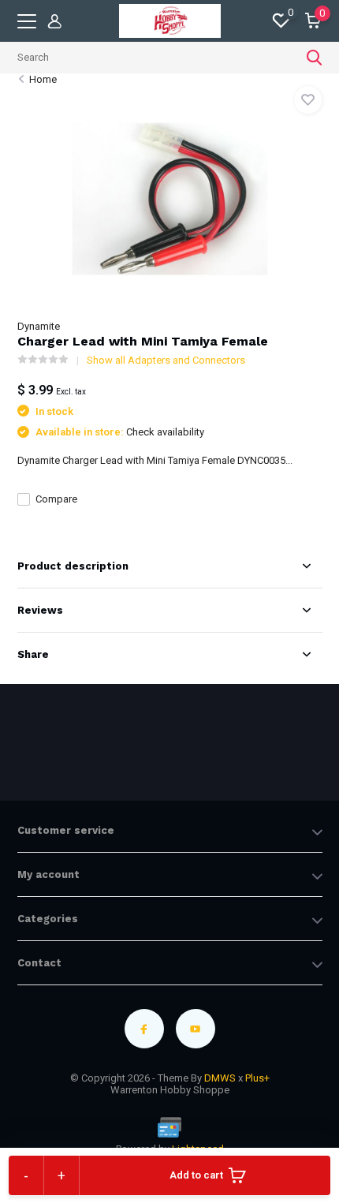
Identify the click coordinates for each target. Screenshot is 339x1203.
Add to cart (196, 1175)
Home (43, 79)
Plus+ (257, 1078)
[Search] (314, 57)
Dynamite (38, 326)
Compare (56, 499)
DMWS (220, 1078)
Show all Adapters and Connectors (166, 360)
